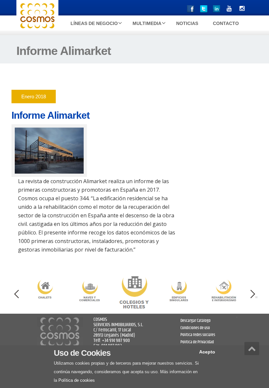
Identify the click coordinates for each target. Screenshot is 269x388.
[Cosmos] (37, 16)
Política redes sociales (197, 335)
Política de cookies (76, 380)
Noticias (187, 23)
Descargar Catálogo (195, 321)
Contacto (226, 23)
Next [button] (253, 294)
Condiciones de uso (195, 328)
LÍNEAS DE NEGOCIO (94, 23)
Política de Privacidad (197, 342)
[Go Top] (251, 348)
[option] (134, 290)
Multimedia (147, 23)
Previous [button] (16, 294)
